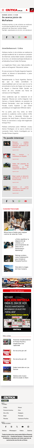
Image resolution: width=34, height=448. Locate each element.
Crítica (5, 407)
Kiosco (20, 407)
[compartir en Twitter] (13, 37)
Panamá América (8, 410)
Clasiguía (20, 413)
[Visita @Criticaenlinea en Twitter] (11, 426)
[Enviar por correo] (26, 37)
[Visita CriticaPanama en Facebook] (6, 426)
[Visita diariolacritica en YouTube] (22, 426)
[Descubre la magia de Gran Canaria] (8, 268)
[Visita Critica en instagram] (28, 426)
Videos (21, 430)
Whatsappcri (12, 430)
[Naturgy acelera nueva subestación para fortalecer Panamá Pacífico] (8, 258)
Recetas (5, 418)
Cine (19, 410)
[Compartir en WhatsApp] (20, 36)
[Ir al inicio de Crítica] (14, 10)
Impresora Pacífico (23, 418)
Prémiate (20, 416)
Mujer (5, 416)
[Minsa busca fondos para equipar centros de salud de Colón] (17, 221)
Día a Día (6, 413)
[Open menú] (3, 10)
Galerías (29, 430)
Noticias (4, 430)
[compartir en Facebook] (6, 37)
